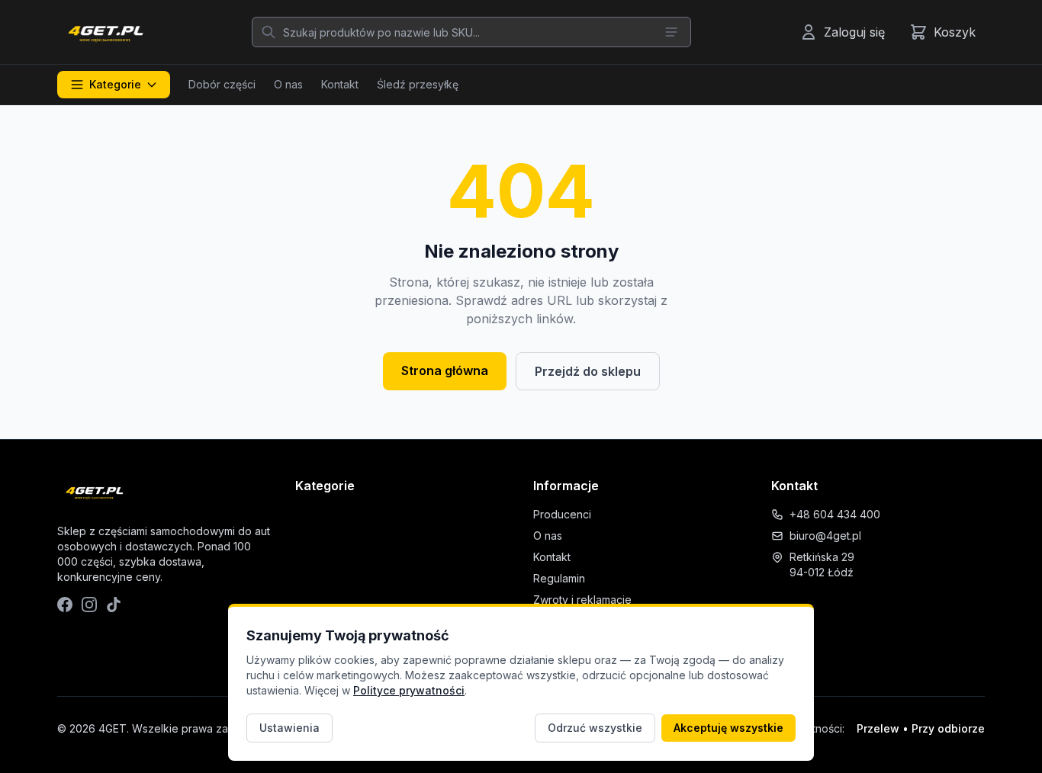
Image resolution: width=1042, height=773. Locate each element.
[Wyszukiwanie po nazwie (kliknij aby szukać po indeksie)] (671, 32)
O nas (288, 84)
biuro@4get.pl (825, 535)
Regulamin (559, 578)
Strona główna (444, 370)
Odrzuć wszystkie (595, 727)
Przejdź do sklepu (588, 371)
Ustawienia (289, 727)
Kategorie (115, 84)
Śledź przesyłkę (417, 84)
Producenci (562, 514)
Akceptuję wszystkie (728, 727)
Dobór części (222, 84)
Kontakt (340, 84)
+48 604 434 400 (835, 514)
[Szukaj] (268, 32)
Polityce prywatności (409, 690)
